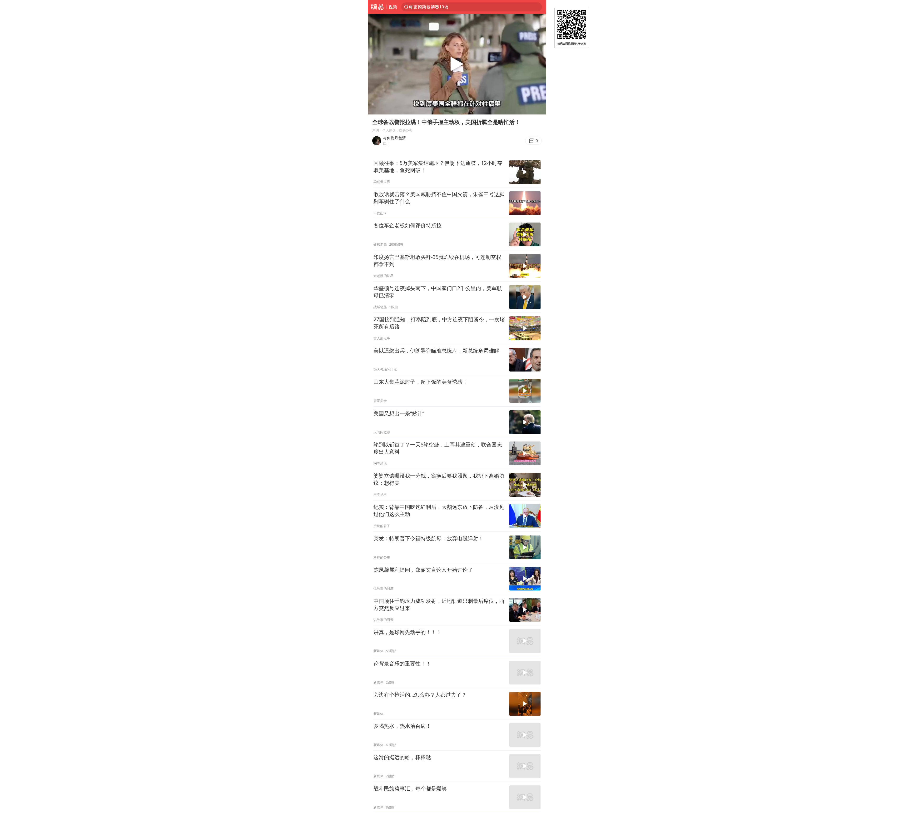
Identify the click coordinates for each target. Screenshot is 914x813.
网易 (377, 7)
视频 (392, 7)
